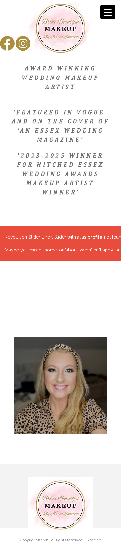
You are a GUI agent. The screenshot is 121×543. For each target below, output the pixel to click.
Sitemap (93, 540)
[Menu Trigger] (107, 12)
